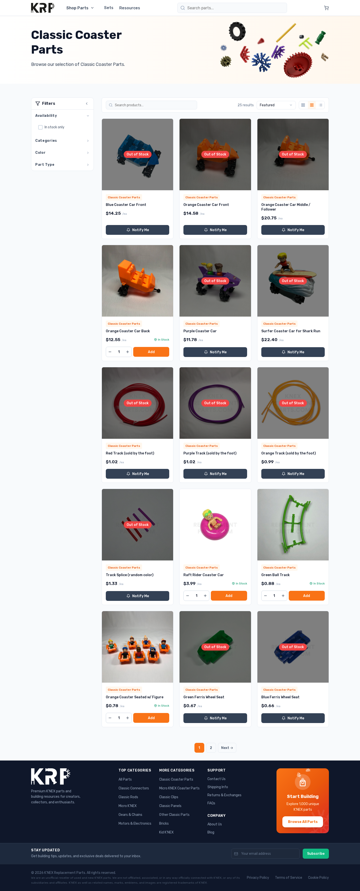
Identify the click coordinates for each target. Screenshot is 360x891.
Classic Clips (168, 797)
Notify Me (140, 230)
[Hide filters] (87, 104)
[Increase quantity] (128, 352)
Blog (210, 832)
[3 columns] (312, 105)
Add (151, 352)
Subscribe (315, 854)
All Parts (125, 779)
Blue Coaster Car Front (126, 205)
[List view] (320, 105)
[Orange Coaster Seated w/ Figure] (137, 646)
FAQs (211, 803)
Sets (108, 7)
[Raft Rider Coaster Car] (215, 524)
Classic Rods (128, 797)
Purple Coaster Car (200, 331)
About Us (214, 824)
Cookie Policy (318, 878)
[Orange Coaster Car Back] (137, 280)
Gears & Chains (130, 815)
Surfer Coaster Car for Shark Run (290, 331)
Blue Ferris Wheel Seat (280, 697)
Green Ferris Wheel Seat (203, 697)
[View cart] (326, 7)
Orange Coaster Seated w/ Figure (134, 697)
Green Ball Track (275, 575)
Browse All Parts (303, 822)
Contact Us (216, 779)
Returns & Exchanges (224, 795)
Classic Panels (170, 806)
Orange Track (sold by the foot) (288, 453)
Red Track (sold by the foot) (130, 453)
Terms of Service (288, 878)
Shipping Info (217, 787)
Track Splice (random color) (130, 575)
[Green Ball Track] (293, 524)
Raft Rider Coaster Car (203, 575)
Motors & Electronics (135, 823)
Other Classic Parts (174, 815)
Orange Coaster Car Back (128, 331)
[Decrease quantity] (110, 352)
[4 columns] (303, 105)
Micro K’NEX (128, 806)
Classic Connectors (134, 788)
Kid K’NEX (166, 832)
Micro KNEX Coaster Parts (179, 788)
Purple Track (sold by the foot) (210, 453)
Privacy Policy (258, 878)
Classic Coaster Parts (176, 779)
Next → (227, 748)
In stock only (54, 127)
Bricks (164, 823)
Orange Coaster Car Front (206, 205)
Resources (129, 8)
